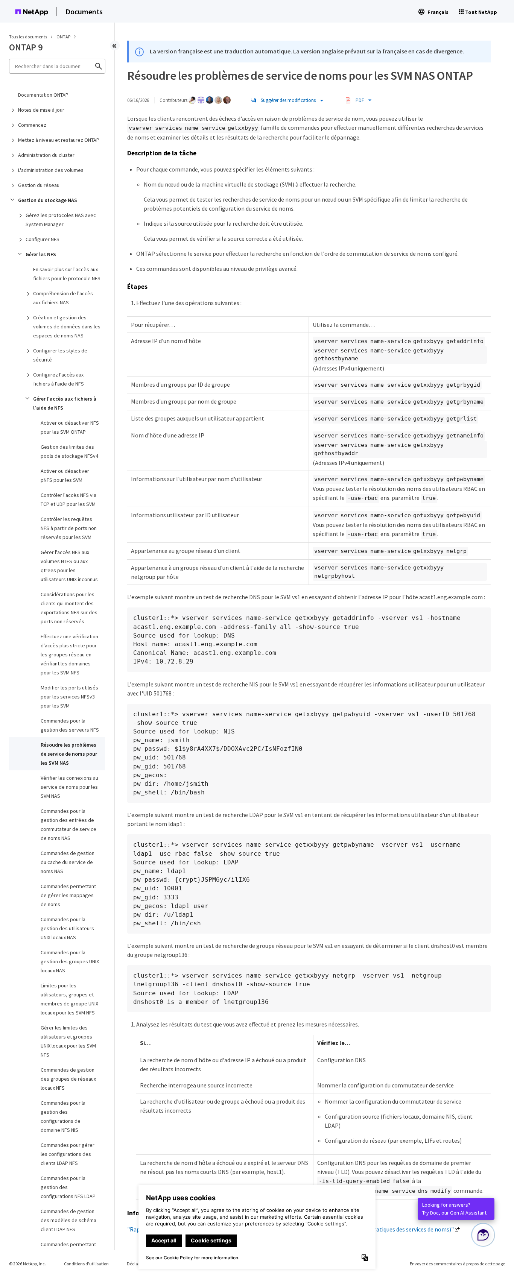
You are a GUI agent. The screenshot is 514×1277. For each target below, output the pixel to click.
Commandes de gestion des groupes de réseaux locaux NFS (68, 1078)
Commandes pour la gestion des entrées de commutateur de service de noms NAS (68, 824)
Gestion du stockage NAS (47, 200)
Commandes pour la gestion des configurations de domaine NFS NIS (63, 1116)
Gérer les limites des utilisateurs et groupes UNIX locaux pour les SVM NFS (68, 1041)
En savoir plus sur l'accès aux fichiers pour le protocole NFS (66, 274)
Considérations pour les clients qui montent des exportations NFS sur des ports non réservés (69, 608)
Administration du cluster (46, 155)
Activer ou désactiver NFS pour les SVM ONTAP (70, 427)
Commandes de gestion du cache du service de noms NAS (67, 862)
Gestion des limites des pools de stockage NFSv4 (69, 451)
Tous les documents (28, 36)
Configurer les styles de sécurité (60, 355)
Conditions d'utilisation (86, 1263)
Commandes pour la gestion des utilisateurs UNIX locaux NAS (67, 928)
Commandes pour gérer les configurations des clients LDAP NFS (67, 1154)
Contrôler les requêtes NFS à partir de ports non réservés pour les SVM (69, 528)
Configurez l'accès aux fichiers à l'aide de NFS (58, 379)
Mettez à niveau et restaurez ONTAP (58, 140)
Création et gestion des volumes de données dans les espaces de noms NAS (66, 326)
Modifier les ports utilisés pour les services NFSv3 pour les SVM (69, 696)
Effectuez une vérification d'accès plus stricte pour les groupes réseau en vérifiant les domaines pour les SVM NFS (69, 654)
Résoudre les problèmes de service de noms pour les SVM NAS (69, 753)
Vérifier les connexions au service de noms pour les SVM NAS (69, 786)
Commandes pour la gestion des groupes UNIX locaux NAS (70, 961)
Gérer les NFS (41, 254)
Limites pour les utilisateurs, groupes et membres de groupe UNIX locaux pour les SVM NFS (69, 999)
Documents (84, 11)
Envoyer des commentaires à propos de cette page (457, 1263)
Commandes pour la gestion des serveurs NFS (70, 725)
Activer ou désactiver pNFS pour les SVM (65, 475)
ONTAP (63, 36)
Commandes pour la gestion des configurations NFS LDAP (68, 1187)
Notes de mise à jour (41, 109)
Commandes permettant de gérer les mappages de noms (68, 895)
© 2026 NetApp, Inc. (27, 1263)
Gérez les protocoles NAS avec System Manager (61, 220)
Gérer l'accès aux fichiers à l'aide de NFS (64, 403)
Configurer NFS (42, 239)
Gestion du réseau (38, 185)
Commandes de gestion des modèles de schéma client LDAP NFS (68, 1220)
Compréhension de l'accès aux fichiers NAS (63, 298)
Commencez (32, 124)
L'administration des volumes (51, 170)
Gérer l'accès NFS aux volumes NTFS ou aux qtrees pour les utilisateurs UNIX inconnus (69, 566)
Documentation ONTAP (43, 94)
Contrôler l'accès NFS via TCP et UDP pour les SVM (68, 499)
